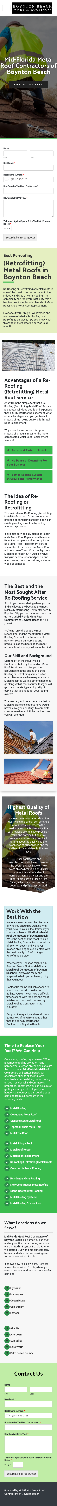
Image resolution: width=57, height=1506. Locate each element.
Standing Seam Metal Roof (25, 1120)
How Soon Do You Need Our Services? (22, 186)
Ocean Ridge (17, 1300)
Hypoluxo (15, 1288)
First (5, 158)
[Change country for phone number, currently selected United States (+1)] (7, 179)
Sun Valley (16, 1340)
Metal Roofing (18, 1108)
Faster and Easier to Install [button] (28, 450)
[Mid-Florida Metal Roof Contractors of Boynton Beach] (32, 8)
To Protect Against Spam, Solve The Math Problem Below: (27, 222)
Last (32, 158)
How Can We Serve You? (15, 198)
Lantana (14, 1312)
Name (7, 148)
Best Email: (9, 163)
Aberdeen (16, 1334)
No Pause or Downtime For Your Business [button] (27, 462)
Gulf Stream (17, 1306)
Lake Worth (16, 1346)
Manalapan (16, 1294)
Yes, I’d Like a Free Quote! (20, 237)
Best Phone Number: (14, 175)
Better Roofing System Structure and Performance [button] (25, 476)
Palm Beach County (21, 1353)
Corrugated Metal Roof (23, 1114)
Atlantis (14, 1328)
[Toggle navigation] (6, 8)
